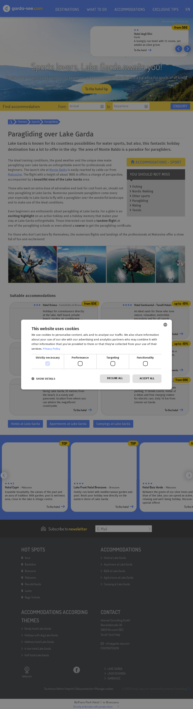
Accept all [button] (147, 378)
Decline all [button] (115, 378)
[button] (43, 378)
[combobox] (165, 325)
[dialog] (96, 355)
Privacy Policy (51, 348)
